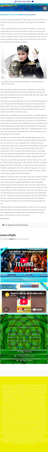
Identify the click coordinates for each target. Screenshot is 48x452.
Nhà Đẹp (20, 275)
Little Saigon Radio (33, 334)
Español (30, 317)
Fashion (36, 321)
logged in (12, 239)
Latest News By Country (46, 338)
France (37, 344)
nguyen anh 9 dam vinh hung (17, 225)
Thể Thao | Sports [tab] (26, 360)
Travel (12, 324)
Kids (37, 324)
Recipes (18, 324)
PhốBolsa (32, 331)
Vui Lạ (27, 337)
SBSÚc (37, 327)
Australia (30, 344)
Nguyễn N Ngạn (13, 341)
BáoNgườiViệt (24, 327)
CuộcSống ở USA (14, 344)
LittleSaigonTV (22, 331)
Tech (31, 321)
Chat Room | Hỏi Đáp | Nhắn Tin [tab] (25, 280)
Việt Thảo (20, 337)
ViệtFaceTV (12, 331)
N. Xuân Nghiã (35, 341)
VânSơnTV (12, 337)
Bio (33, 324)
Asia (18, 317)
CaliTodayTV (13, 327)
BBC (32, 327)
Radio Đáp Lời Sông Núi (16, 334)
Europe (36, 317)
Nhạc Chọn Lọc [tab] (26, 352)
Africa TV (12, 317)
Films (16, 321)
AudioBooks (24, 341)
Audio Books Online (2, 332)
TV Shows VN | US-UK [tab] (26, 356)
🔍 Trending (45, 286)
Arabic (23, 317)
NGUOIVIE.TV (35, 393)
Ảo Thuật (36, 347)
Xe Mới (28, 275)
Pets (29, 324)
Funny (11, 321)
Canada (24, 344)
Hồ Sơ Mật (20, 347)
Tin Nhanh (11, 275)
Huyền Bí (11, 347)
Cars (27, 321)
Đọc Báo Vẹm (35, 337)
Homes (21, 321)
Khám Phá (28, 347)
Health (24, 324)
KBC (38, 331)
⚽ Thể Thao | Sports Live (29, 286)
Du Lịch (36, 275)
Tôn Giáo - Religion (6, 287)
